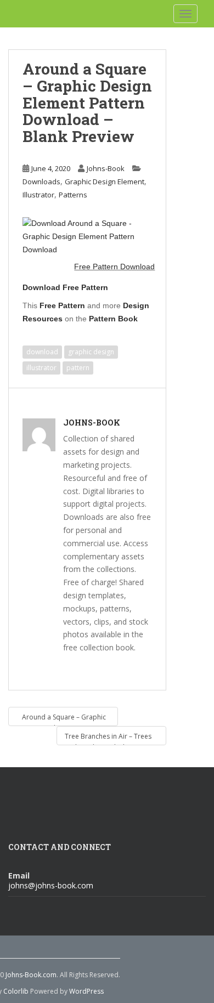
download (42, 351)
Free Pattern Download (114, 266)
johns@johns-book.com (50, 885)
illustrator (41, 367)
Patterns (73, 195)
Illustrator (38, 195)
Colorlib (16, 991)
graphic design (91, 351)
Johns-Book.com (31, 974)
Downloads (41, 181)
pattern (77, 367)
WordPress (86, 991)
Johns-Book (106, 168)
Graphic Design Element (104, 181)
